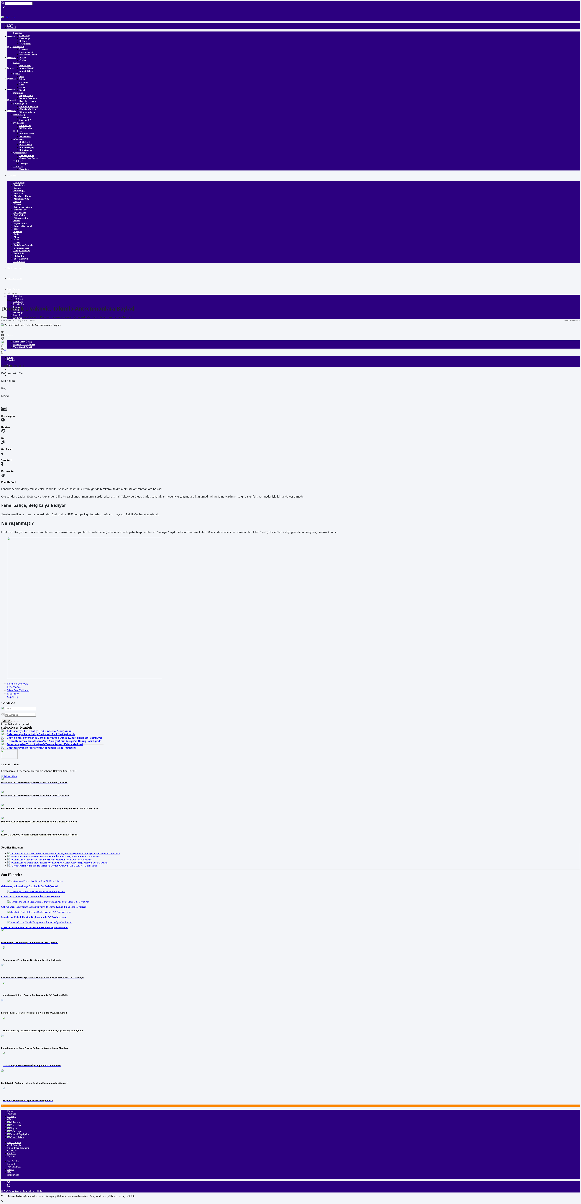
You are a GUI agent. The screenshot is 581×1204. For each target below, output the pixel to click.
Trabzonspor (25, 44)
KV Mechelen (25, 128)
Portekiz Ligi (19, 115)
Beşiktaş (23, 41)
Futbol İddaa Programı (18, 1148)
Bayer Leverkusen (27, 101)
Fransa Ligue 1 (20, 104)
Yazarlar (11, 1156)
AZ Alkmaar (25, 136)
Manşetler (12, 1164)
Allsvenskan (18, 139)
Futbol (10, 357)
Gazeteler (11, 1150)
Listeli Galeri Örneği (22, 342)
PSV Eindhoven (26, 134)
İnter (21, 76)
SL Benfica (24, 117)
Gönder (6, 720)
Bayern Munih (26, 95)
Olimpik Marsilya (27, 109)
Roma (22, 87)
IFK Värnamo (25, 150)
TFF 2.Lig (18, 166)
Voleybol (11, 360)
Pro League (18, 123)
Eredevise (17, 131)
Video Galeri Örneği (22, 347)
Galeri (10, 335)
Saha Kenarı (12, 293)
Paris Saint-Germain (28, 106)
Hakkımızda (13, 1175)
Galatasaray (24, 36)
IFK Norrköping (26, 147)
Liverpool (23, 49)
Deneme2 (11, 36)
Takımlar (11, 176)
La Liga (16, 63)
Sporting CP (25, 120)
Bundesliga (18, 93)
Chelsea (22, 60)
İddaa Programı (14, 279)
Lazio (21, 85)
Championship (20, 153)
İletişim (10, 1169)
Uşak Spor (24, 169)
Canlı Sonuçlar (14, 268)
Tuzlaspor (23, 164)
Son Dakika (13, 1161)
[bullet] (25, 721)
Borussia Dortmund (28, 98)
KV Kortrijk (25, 125)
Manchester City (26, 52)
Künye (10, 1172)
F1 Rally (11, 1116)
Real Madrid (25, 65)
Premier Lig (18, 46)
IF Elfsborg (24, 142)
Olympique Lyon (27, 112)
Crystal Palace (17, 1137)
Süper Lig (17, 33)
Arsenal (22, 57)
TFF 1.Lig (18, 161)
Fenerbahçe (24, 38)
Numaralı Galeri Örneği (24, 344)
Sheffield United (26, 155)
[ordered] (22, 721)
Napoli (22, 90)
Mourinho (13, 693)
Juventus (23, 82)
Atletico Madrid (26, 68)
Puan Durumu (14, 289)
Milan (22, 79)
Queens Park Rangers (29, 158)
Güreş (10, 1119)
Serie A (16, 74)
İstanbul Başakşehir (19, 1134)
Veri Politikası (14, 1166)
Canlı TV (11, 1153)
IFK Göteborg (25, 145)
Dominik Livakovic (17, 683)
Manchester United (28, 55)
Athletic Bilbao (26, 71)
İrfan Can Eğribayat (18, 690)
